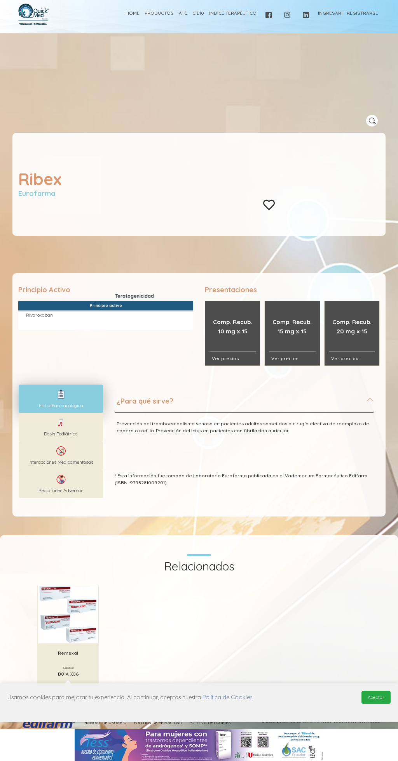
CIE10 (198, 13)
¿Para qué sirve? (145, 401)
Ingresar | (331, 13)
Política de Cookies (209, 722)
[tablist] (61, 399)
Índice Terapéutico (233, 13)
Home (133, 13)
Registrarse (362, 13)
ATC (183, 13)
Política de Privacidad (158, 722)
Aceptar (376, 697)
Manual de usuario (105, 722)
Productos (159, 13)
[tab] (244, 404)
